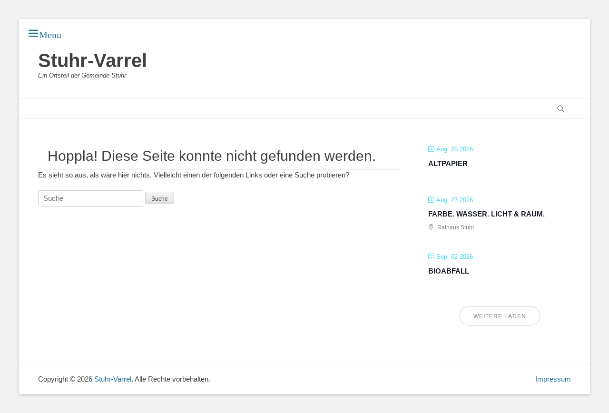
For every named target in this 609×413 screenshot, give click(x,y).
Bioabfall (448, 271)
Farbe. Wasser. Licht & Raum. (486, 214)
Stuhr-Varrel (92, 60)
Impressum (553, 379)
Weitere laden (499, 316)
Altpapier (448, 163)
